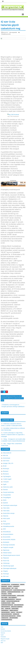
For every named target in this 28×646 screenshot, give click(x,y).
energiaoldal (14, 32)
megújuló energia (16, 606)
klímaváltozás (5, 603)
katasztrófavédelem (13, 601)
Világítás (5, 571)
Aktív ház (5, 455)
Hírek (4, 521)
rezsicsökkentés (6, 614)
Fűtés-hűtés (6, 508)
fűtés (9, 593)
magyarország (18, 604)
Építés (4, 500)
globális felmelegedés (8, 595)
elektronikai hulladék (15, 396)
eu (22, 591)
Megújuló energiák (8, 547)
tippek (19, 616)
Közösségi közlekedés (9, 545)
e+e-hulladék (4, 396)
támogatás (4, 617)
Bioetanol (5, 471)
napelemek (15, 608)
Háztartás (5, 516)
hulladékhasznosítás (17, 398)
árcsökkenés (14, 617)
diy (12, 588)
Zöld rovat (6, 576)
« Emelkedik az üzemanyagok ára (10, 405)
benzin (22, 584)
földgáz (4, 593)
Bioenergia (6, 468)
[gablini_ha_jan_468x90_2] (13, 186)
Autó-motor (6, 460)
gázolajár (20, 595)
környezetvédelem (7, 604)
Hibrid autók (6, 518)
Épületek (5, 503)
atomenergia (15, 584)
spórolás (16, 614)
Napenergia (6, 550)
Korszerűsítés (6, 537)
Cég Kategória (7, 476)
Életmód (5, 489)
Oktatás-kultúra (7, 553)
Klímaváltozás (7, 531)
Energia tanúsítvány (8, 492)
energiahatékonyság (14, 591)
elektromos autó (6, 590)
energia (3, 591)
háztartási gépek (5, 398)
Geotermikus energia (8, 513)
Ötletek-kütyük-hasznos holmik (11, 555)
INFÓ (4, 529)
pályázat (19, 612)
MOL (2, 608)
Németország (14, 610)
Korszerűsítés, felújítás (9, 539)
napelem (7, 608)
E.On (16, 588)
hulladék (4, 597)
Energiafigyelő (7, 497)
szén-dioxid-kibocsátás (8, 616)
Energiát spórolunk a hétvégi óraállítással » (13, 406)
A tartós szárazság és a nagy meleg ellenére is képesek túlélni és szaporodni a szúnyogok (12, 434)
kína (13, 603)
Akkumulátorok (7, 453)
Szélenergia (6, 563)
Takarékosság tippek (8, 566)
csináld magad (5, 588)
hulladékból (13, 597)
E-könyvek (6, 482)
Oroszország (5, 612)
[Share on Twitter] (4, 392)
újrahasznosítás (6, 619)
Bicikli (4, 466)
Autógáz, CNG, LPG (8, 463)
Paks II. (13, 612)
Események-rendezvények (10, 505)
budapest (16, 586)
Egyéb (4, 484)
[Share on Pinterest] (7, 392)
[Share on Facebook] (2, 392)
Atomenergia (6, 458)
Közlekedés (6, 542)
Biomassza (6, 474)
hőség (3, 601)
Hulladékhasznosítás (6, 34)
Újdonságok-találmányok (9, 568)
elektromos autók (19, 590)
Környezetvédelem (8, 534)
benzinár (4, 586)
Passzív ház (6, 560)
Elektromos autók (8, 487)
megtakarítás (5, 606)
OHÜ (2, 400)
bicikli (10, 586)
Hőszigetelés (6, 524)
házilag (18, 599)
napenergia (4, 610)
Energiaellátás (7, 495)
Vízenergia (6, 574)
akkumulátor (5, 584)
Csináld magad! (7, 479)
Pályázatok (6, 558)
